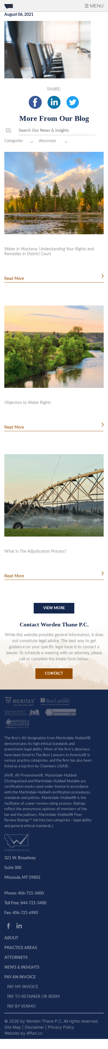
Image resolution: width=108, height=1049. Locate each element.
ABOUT (11, 938)
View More (54, 608)
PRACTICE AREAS (20, 948)
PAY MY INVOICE (22, 987)
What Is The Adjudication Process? (35, 551)
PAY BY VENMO (21, 1007)
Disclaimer (35, 1027)
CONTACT (54, 674)
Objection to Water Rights (27, 403)
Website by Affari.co (23, 1033)
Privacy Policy (61, 1027)
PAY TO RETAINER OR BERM (33, 997)
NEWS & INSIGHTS (21, 967)
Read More (14, 279)
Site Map (13, 1027)
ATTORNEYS (16, 958)
